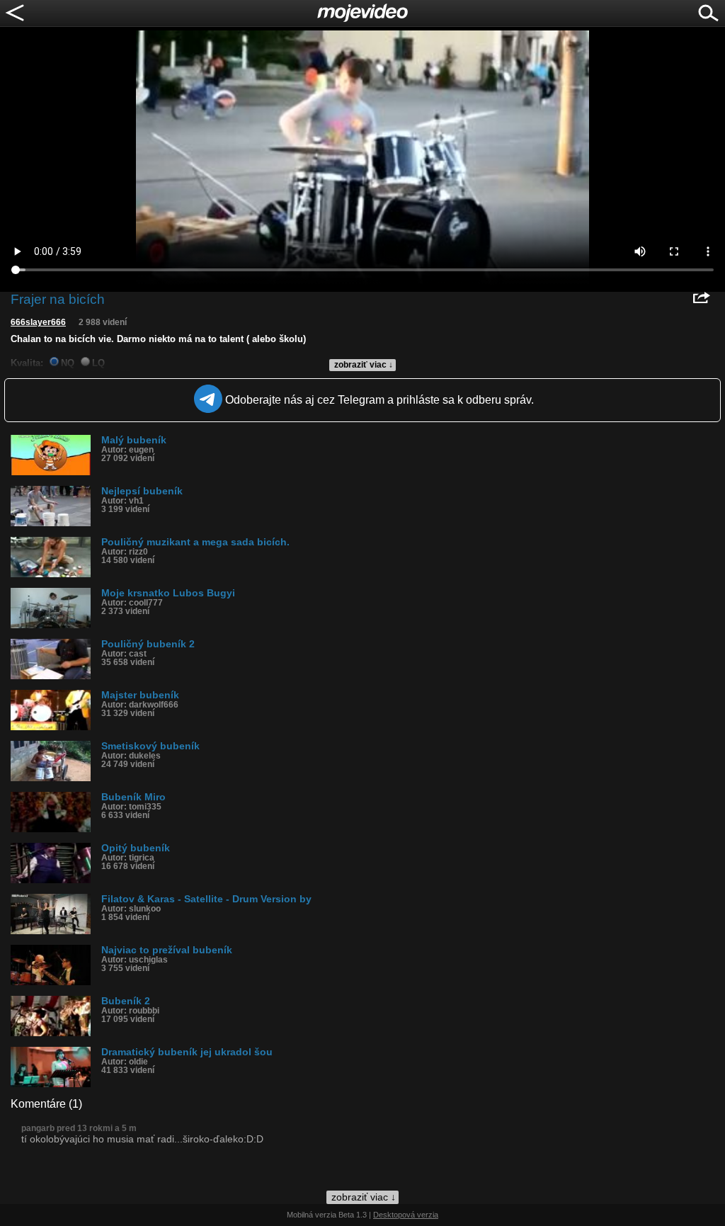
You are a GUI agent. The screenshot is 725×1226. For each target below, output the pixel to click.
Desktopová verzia (405, 1214)
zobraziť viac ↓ (363, 365)
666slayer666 (38, 322)
